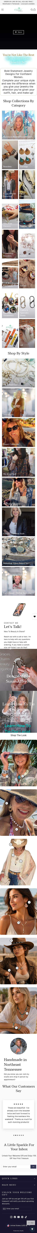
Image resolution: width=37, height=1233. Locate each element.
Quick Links (10, 1178)
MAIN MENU (9, 1185)
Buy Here (18, 687)
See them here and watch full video (18, 720)
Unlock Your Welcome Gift (17, 1193)
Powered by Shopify (18, 1230)
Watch (20, 32)
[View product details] (22, 776)
